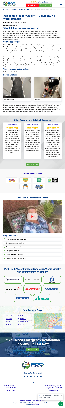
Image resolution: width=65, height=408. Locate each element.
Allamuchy (9, 316)
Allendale (9, 319)
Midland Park (24, 321)
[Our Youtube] (34, 376)
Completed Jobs (24, 9)
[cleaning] (48, 87)
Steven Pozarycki (33, 125)
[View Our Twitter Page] (24, 376)
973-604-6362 (32, 350)
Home (7, 9)
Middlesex (23, 316)
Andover (8, 324)
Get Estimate (33, 5)
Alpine (8, 321)
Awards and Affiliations (32, 173)
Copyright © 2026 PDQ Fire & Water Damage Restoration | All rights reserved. (33, 402)
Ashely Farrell (53, 125)
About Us (14, 9)
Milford (22, 324)
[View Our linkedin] (37, 376)
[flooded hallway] (17, 87)
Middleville (23, 319)
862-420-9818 (53, 390)
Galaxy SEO (35, 404)
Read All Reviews (32, 164)
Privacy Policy (36, 400)
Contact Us (28, 400)
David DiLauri (12, 125)
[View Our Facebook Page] (27, 376)
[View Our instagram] (40, 376)
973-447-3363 (46, 5)
